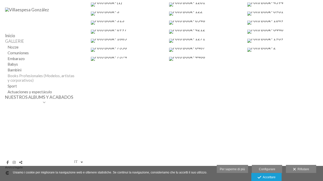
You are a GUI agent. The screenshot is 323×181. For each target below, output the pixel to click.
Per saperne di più (232, 169)
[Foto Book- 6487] (205, 50)
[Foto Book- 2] (283, 50)
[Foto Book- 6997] (127, 32)
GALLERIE (14, 41)
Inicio (10, 35)
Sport (12, 86)
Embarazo (16, 58)
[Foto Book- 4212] (205, 32)
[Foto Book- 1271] (205, 41)
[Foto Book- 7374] (127, 59)
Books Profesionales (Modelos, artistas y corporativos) (41, 78)
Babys (13, 64)
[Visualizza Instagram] (14, 162)
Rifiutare (302, 169)
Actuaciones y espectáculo (30, 91)
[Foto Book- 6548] (205, 23)
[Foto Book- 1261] (205, 5)
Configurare (267, 169)
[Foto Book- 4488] (205, 59)
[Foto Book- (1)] (127, 5)
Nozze (13, 47)
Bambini (14, 70)
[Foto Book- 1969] (283, 41)
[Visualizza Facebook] (7, 162)
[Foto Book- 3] (127, 14)
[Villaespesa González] (27, 9)
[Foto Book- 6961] (283, 14)
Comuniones (18, 53)
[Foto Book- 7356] (127, 50)
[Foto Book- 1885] (127, 41)
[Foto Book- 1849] (283, 23)
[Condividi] (20, 162)
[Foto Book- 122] (205, 14)
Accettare (268, 177)
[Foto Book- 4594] (283, 5)
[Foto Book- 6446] (283, 32)
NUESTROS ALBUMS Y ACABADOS (39, 97)
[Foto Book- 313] (127, 23)
